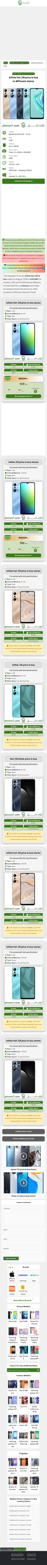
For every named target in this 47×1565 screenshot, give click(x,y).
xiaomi (12, 1294)
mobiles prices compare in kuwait (20, 1524)
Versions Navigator (7, 1549)
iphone (12, 1280)
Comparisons (31, 1555)
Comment (6, 1208)
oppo (34, 1280)
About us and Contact (18, 1559)
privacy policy (31, 1559)
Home (5, 63)
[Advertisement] (23, 33)
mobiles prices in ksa (23, 1131)
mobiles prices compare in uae (19, 1515)
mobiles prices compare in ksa (19, 63)
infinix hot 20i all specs (23, 181)
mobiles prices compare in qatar (19, 1534)
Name (5, 1229)
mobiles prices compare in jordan (20, 1520)
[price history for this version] (35, 391)
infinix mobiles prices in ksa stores (23, 74)
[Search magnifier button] (38, 1370)
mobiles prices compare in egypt (20, 1506)
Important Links (20, 1549)
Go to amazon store (22, 396)
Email (5, 1239)
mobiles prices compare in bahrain (20, 1539)
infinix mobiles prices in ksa (23, 1138)
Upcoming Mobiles (17, 1555)
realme (22, 1294)
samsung (23, 1280)
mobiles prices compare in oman (20, 1529)
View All (10, 1267)
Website (6, 1248)
